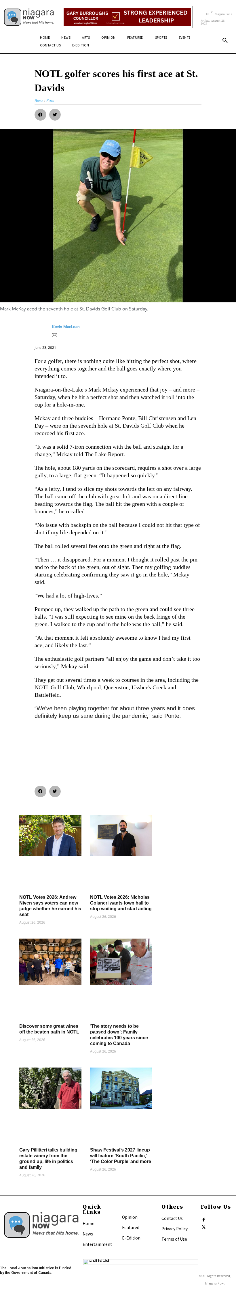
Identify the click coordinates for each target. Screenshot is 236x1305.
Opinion (130, 1217)
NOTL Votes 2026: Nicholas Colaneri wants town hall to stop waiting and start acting (121, 903)
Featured (130, 1227)
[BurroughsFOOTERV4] (127, 17)
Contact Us (172, 1218)
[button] (225, 41)
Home (88, 1223)
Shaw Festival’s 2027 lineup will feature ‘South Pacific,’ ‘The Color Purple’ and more (120, 1155)
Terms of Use (174, 1239)
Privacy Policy (174, 1228)
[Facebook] (203, 1218)
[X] (203, 1226)
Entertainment (97, 1244)
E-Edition (131, 1238)
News (88, 1234)
